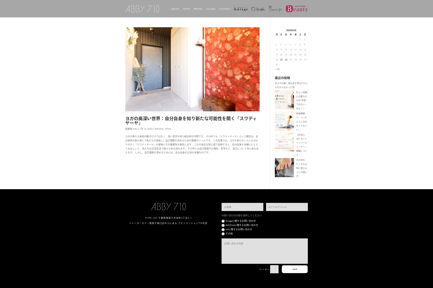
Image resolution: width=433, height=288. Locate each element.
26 (286, 59)
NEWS (186, 8)
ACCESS (210, 8)
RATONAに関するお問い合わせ (242, 225)
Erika (135, 128)
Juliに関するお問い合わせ (239, 229)
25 (281, 59)
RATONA (159, 128)
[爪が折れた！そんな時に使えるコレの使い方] (284, 168)
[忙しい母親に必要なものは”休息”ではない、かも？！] (284, 100)
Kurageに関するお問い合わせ (241, 220)
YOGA (168, 128)
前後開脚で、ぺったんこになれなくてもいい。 (301, 121)
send (294, 269)
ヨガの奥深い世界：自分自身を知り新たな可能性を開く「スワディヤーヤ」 (191, 121)
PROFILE (198, 8)
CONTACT (224, 8)
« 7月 (277, 69)
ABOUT (175, 8)
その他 (229, 233)
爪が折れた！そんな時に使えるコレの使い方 (301, 168)
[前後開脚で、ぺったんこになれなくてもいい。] (284, 122)
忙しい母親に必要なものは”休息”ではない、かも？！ (301, 100)
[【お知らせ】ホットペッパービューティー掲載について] (284, 143)
